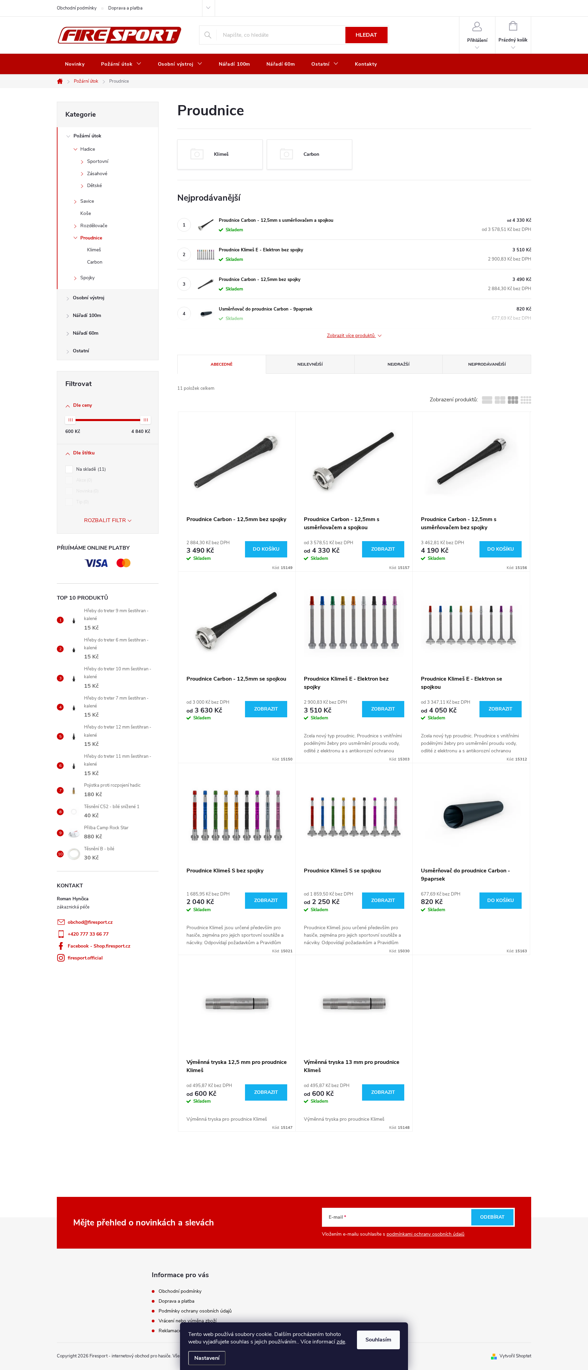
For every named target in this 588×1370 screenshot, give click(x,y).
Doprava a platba (125, 8)
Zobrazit (383, 549)
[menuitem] (75, 64)
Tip (81, 502)
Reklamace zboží (176, 1330)
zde (341, 1342)
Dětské (94, 185)
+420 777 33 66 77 (88, 934)
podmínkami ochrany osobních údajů (425, 1234)
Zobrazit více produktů (351, 336)
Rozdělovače (93, 225)
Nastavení (206, 1358)
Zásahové (97, 173)
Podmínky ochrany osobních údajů (195, 1311)
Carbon (94, 262)
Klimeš (94, 250)
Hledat (366, 35)
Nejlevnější (310, 364)
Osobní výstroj (88, 298)
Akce (83, 480)
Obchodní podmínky (77, 8)
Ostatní (81, 351)
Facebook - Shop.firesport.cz (99, 946)
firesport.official (85, 958)
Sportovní (97, 161)
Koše (85, 213)
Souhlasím (378, 1339)
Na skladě (90, 469)
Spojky (87, 277)
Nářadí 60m (85, 333)
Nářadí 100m (87, 315)
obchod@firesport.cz (90, 922)
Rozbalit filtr (105, 520)
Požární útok (87, 136)
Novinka (86, 491)
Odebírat (492, 1217)
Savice (87, 201)
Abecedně (221, 364)
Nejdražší (398, 364)
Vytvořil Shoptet (515, 1356)
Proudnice (91, 238)
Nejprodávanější (487, 364)
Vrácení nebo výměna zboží (187, 1321)
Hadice (87, 149)
